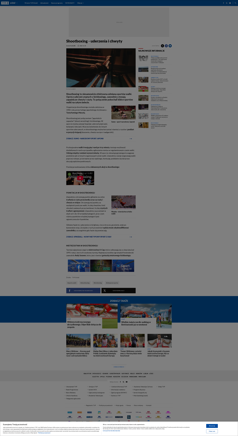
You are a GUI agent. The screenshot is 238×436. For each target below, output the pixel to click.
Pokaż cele (212, 431)
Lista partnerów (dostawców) (111, 430)
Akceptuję (212, 426)
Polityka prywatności (44, 433)
